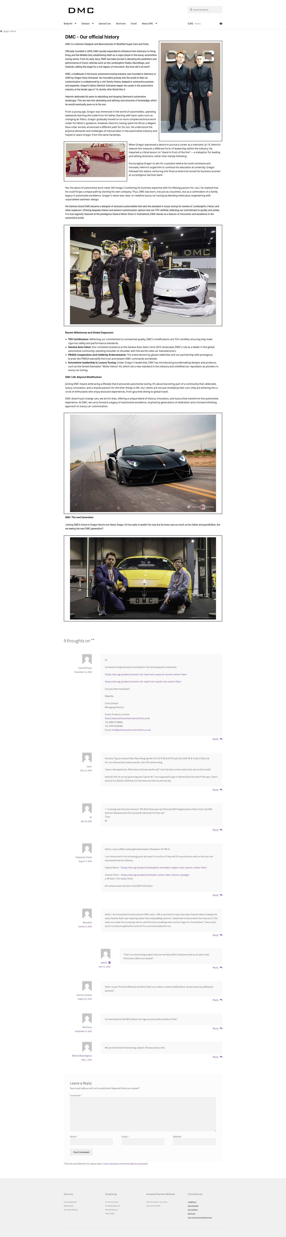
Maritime (121, 23)
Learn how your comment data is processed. (125, 1163)
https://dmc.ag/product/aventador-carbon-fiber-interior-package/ (155, 874)
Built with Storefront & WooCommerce (200, 1217)
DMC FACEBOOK (193, 1210)
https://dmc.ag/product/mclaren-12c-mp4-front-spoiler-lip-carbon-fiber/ (143, 681)
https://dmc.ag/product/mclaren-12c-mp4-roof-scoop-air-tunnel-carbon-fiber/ (146, 674)
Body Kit (68, 23)
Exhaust (85, 23)
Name (74, 1136)
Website (177, 1136)
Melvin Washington (82, 1055)
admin (104, 962)
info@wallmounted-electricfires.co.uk (131, 729)
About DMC (147, 23)
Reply (216, 738)
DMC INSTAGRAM (193, 1206)
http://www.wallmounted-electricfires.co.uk (127, 718)
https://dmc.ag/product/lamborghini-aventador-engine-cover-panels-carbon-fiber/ (164, 867)
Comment (76, 1095)
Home (6, 31)
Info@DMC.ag (192, 1202)
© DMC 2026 (191, 1214)
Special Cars (105, 23)
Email (134, 23)
